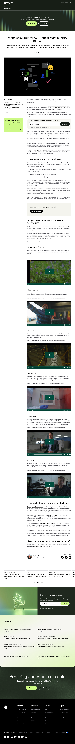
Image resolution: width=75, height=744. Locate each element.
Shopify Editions (21, 712)
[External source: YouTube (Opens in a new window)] (12, 737)
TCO (28, 572)
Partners (33, 718)
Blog (46, 709)
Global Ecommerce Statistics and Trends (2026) (51, 646)
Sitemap (49, 732)
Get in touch (64, 2)
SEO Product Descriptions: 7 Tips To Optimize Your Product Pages (54, 657)
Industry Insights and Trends (45, 644)
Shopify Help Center (64, 709)
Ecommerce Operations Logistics (46, 636)
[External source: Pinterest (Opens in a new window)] (26, 737)
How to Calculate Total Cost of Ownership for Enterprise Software (36, 575)
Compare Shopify (49, 712)
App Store (34, 715)
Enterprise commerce (9, 572)
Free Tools (48, 721)
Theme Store (34, 712)
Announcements (39, 34)
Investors (19, 718)
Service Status (63, 718)
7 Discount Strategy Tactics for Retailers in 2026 (17, 638)
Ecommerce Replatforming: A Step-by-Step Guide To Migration (59, 575)
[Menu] (70, 2)
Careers (19, 715)
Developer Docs (35, 709)
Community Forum (63, 712)
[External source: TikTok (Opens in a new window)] (19, 737)
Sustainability (20, 724)
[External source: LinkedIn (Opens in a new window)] (70, 557)
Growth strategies (43, 627)
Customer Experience (9, 654)
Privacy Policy (40, 732)
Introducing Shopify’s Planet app (12, 102)
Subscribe (65, 603)
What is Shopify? (21, 709)
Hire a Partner (62, 715)
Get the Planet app (36, 211)
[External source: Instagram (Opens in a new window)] (15, 737)
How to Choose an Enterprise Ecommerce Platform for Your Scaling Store (14, 576)
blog (32, 34)
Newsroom (20, 721)
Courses (47, 718)
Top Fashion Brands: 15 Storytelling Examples (16, 656)
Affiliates (33, 721)
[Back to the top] (5, 707)
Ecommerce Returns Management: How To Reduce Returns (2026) (19, 647)
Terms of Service (22, 732)
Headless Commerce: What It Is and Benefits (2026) (17, 629)
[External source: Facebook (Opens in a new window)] (62, 557)
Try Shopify (44, 23)
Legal (31, 732)
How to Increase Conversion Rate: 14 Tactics (49, 629)
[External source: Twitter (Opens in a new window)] (66, 557)
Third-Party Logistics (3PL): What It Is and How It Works (53, 638)
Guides (47, 715)
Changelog (48, 724)
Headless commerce (9, 627)
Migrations (52, 572)
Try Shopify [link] (65, 124)
